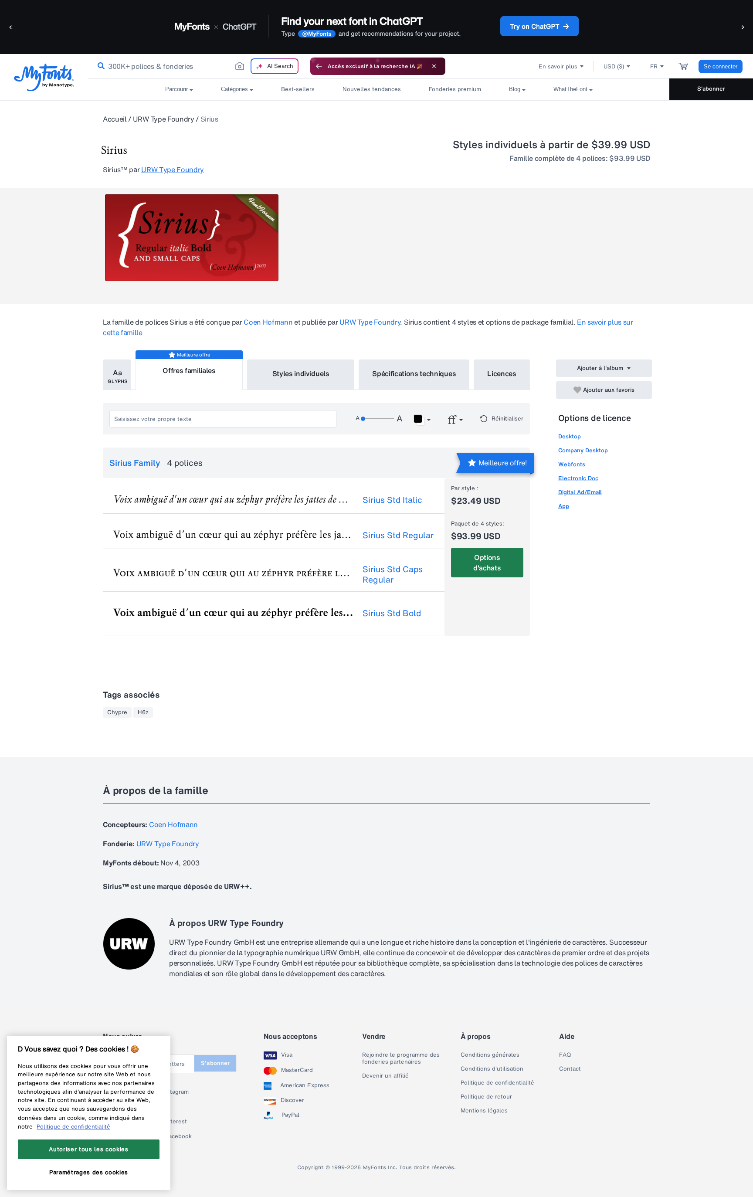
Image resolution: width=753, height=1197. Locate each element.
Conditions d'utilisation (492, 1068)
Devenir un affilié (385, 1075)
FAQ (565, 1054)
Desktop (569, 436)
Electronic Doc (578, 478)
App (563, 506)
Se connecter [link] (720, 66)
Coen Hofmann (268, 322)
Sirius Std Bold (392, 613)
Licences (501, 373)
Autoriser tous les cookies (88, 1149)
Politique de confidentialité (497, 1082)
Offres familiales (189, 370)
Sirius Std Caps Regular (393, 574)
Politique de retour (486, 1096)
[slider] (377, 418)
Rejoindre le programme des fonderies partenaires (401, 1058)
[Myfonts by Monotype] (44, 77)
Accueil (115, 119)
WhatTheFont (570, 89)
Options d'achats (487, 562)
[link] (99, 66)
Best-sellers (298, 89)
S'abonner (711, 89)
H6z (143, 712)
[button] (11, 26)
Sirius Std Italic (392, 500)
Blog (514, 89)
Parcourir (176, 89)
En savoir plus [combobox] (558, 66)
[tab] (117, 374)
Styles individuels (300, 373)
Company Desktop (583, 450)
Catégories (234, 89)
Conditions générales (490, 1054)
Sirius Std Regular (398, 535)
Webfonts (571, 464)
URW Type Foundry (163, 119)
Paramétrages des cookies (88, 1172)
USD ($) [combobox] (614, 66)
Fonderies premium (455, 89)
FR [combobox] (654, 66)
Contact (570, 1068)
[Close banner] (434, 66)
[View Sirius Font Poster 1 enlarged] (191, 237)
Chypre (117, 712)
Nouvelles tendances (372, 89)
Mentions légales (484, 1110)
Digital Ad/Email (580, 492)
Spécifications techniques (414, 373)
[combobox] (195, 66)
